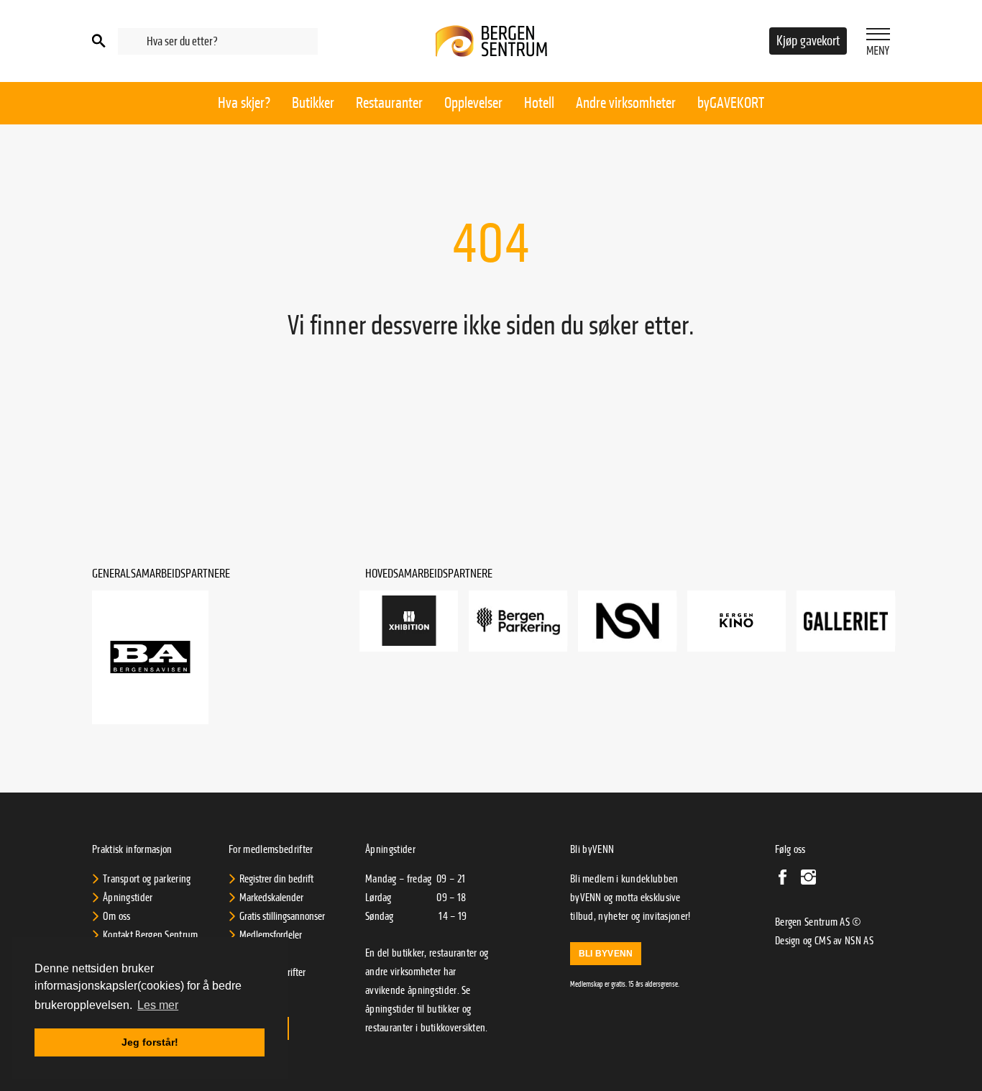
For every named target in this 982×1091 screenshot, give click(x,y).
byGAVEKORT (730, 102)
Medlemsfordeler (270, 934)
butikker (443, 1009)
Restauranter (389, 102)
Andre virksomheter (626, 102)
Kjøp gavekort (808, 41)
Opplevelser (473, 102)
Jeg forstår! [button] (149, 1042)
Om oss (117, 916)
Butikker (313, 102)
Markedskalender (271, 897)
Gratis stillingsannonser (282, 916)
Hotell (539, 102)
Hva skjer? (244, 102)
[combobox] (218, 41)
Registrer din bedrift (276, 878)
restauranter (389, 1027)
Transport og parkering (147, 878)
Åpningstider (128, 897)
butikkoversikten (453, 1027)
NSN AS (859, 940)
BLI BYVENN (606, 954)
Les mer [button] (157, 1005)
